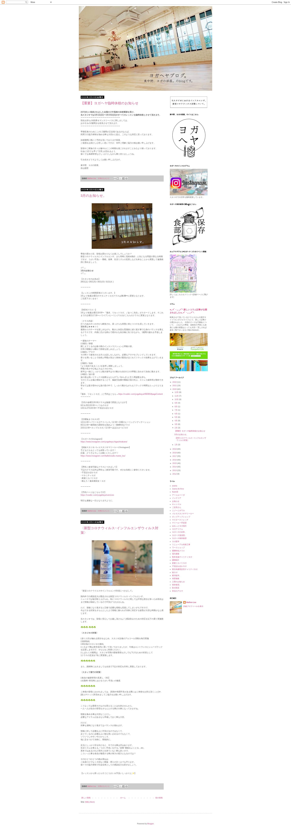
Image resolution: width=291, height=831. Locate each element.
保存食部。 (176, 585)
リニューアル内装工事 (181, 544)
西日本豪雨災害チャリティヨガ (184, 569)
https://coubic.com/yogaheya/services (97, 495)
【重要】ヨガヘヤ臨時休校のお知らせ (110, 103)
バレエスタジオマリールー (183, 514)
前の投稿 (159, 798)
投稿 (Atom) (90, 802)
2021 (174, 386)
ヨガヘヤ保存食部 (179, 538)
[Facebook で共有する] (123, 178)
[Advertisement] (189, 664)
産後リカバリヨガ (179, 563)
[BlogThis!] (117, 178)
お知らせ (175, 501)
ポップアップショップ (181, 517)
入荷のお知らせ (178, 582)
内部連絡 (175, 578)
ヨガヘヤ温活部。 (179, 535)
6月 (176, 414)
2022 (174, 382)
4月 (176, 421)
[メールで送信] (114, 178)
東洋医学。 (176, 575)
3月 (176, 424)
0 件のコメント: (104, 178)
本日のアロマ (177, 591)
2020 (174, 389)
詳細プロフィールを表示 (193, 606)
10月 (177, 399)
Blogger (150, 824)
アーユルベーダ (178, 495)
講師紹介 (175, 560)
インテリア (176, 498)
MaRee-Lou (191, 602)
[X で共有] (120, 178)
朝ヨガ (174, 572)
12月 (177, 392)
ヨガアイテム (177, 529)
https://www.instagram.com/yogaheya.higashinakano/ (104, 442)
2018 (174, 453)
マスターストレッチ (180, 520)
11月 (177, 396)
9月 (176, 403)
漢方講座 (175, 554)
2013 (174, 470)
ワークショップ (178, 548)
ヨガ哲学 (175, 541)
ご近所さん (176, 507)
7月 (176, 410)
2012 (174, 474)
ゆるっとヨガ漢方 (179, 526)
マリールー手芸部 (179, 523)
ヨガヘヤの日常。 (179, 532)
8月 (176, 406)
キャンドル (176, 504)
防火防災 (175, 588)
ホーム (123, 798)
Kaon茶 (175, 492)
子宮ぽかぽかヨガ (179, 566)
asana (174, 486)
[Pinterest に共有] (126, 178)
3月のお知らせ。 (93, 196)
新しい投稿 (85, 798)
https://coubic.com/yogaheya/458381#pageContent (140, 394)
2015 (174, 463)
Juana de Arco (178, 489)
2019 (174, 449)
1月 (176, 445)
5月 (176, 417)
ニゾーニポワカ (178, 510)
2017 (174, 456)
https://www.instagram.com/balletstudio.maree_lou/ (103, 456)
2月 (176, 428)
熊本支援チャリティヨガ (182, 557)
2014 (174, 467)
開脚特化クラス (178, 551)
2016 (174, 460)
